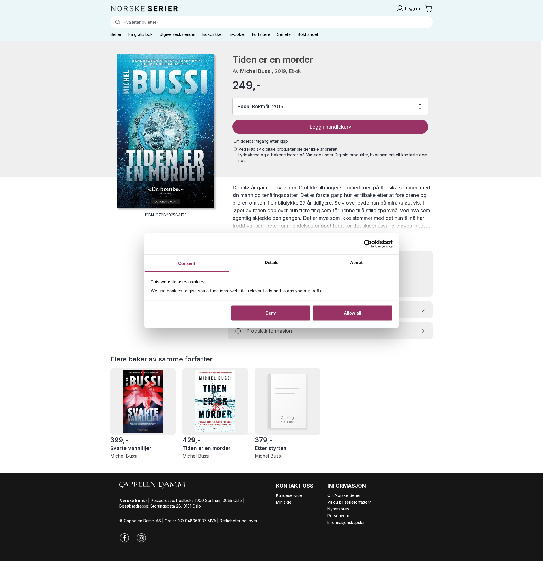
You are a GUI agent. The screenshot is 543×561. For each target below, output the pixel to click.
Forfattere (261, 34)
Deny (271, 313)
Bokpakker (212, 34)
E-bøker (237, 34)
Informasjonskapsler (346, 522)
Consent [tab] (186, 263)
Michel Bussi (256, 71)
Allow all (352, 313)
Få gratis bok (140, 34)
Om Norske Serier (344, 495)
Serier (116, 34)
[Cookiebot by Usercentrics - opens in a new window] (368, 244)
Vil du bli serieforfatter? (349, 502)
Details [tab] (272, 262)
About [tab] (356, 262)
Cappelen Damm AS (142, 520)
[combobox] (271, 22)
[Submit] (117, 22)
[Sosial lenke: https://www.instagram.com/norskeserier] (141, 538)
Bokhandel (308, 34)
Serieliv (284, 34)
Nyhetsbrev (338, 508)
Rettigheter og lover (238, 520)
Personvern (338, 515)
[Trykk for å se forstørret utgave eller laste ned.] (165, 131)
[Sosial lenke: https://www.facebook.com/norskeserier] (124, 538)
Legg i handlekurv (330, 127)
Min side (284, 502)
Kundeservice (289, 495)
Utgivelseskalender (178, 34)
